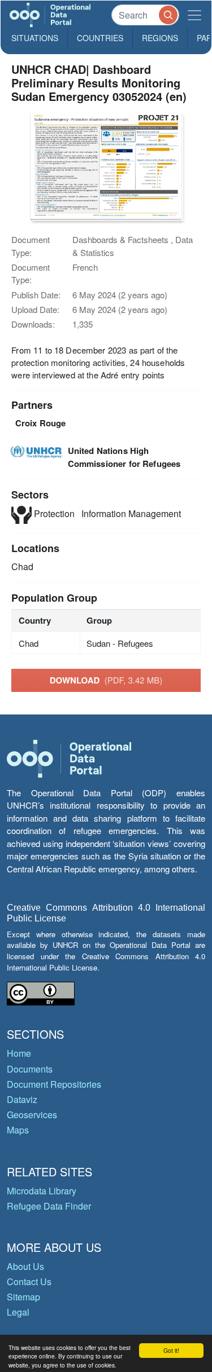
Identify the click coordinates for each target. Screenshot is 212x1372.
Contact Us (29, 1281)
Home (19, 1053)
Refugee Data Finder (49, 1205)
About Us (25, 1266)
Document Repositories (54, 1084)
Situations (34, 37)
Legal (18, 1311)
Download (106, 680)
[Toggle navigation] (194, 15)
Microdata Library (41, 1190)
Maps (18, 1129)
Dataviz (22, 1099)
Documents (30, 1068)
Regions (160, 37)
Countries (100, 37)
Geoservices (32, 1114)
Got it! (171, 1350)
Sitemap (23, 1296)
